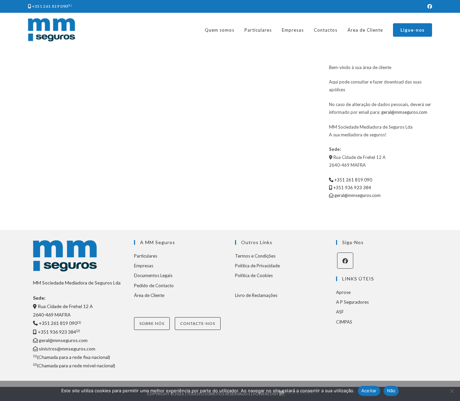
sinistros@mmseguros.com (66, 349)
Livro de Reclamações (256, 295)
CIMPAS (344, 322)
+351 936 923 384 (351, 187)
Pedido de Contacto (154, 285)
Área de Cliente (149, 295)
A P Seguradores (352, 302)
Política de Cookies (254, 275)
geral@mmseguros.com (403, 112)
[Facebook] (345, 261)
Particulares (145, 256)
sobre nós (151, 323)
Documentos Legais (153, 275)
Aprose (343, 292)
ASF (340, 311)
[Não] (451, 391)
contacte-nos (197, 323)
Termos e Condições (255, 256)
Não (391, 390)
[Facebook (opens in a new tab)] (428, 6)
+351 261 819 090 (51, 6)
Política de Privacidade (257, 265)
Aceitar (369, 390)
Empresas (143, 265)
